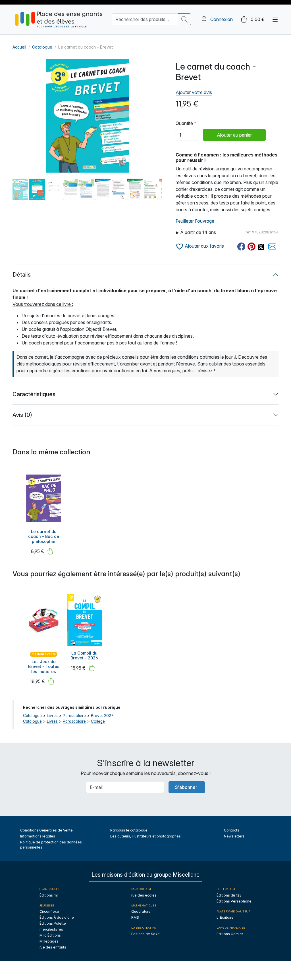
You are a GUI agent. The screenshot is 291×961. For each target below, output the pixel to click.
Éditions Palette (53, 923)
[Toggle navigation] (275, 19)
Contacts (231, 830)
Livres (52, 715)
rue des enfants (53, 947)
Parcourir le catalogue (128, 830)
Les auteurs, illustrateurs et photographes (145, 836)
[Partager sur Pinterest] (251, 246)
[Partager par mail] (272, 246)
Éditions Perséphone (234, 901)
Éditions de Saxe (145, 934)
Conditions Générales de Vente (46, 830)
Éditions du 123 (229, 895)
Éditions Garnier (230, 934)
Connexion (221, 19)
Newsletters (234, 836)
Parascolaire (74, 715)
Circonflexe (49, 911)
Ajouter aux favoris (204, 246)
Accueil (19, 47)
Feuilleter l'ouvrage (195, 221)
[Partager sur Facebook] (241, 246)
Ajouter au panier (234, 135)
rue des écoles (144, 895)
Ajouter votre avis (194, 92)
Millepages (49, 941)
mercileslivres (51, 929)
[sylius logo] (59, 19)
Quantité (184, 123)
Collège (98, 721)
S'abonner (186, 787)
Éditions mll (49, 895)
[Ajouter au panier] (50, 551)
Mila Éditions (50, 935)
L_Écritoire (225, 917)
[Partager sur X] (261, 246)
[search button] (184, 19)
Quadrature (141, 911)
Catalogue (42, 47)
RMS (135, 917)
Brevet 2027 (102, 715)
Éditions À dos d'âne (57, 917)
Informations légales (37, 836)
